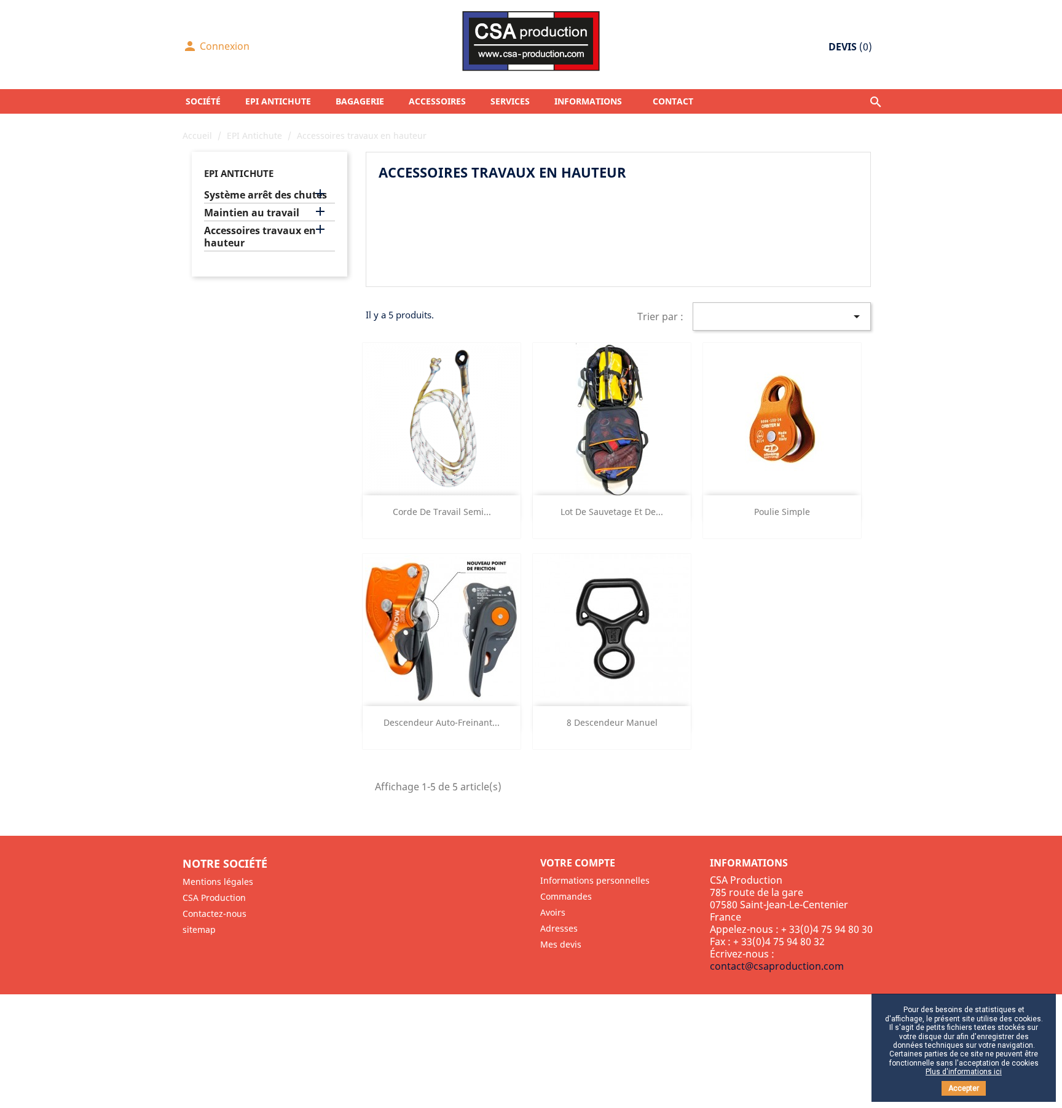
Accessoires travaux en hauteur (260, 236)
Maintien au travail (251, 212)
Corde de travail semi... (442, 511)
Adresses (559, 928)
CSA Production (214, 897)
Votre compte (577, 863)
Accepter (963, 1088)
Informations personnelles (595, 880)
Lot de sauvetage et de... (611, 511)
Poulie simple (782, 511)
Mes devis (560, 944)
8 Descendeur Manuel (612, 722)
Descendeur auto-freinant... (442, 722)
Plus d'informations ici (964, 1071)
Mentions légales (218, 881)
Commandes (566, 896)
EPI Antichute (238, 173)
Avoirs (552, 912)
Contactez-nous (214, 913)
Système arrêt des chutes (265, 195)
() (850, 46)
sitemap (199, 929)
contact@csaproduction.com (777, 966)
